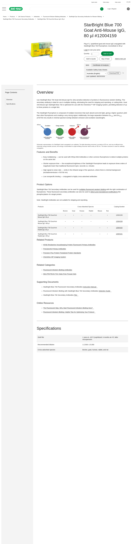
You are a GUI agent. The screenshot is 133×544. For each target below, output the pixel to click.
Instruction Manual (89, 287)
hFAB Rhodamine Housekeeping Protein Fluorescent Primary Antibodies (69, 245)
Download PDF (114, 73)
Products (12, 16)
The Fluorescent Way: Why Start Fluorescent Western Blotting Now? (68, 308)
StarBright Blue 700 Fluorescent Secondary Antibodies (18, 19)
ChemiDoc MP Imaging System (54, 257)
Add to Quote (91, 59)
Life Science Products (24, 16)
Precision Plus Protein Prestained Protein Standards (62, 253)
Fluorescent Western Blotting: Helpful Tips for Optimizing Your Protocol (68, 312)
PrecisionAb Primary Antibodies (54, 249)
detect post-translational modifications (104, 192)
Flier (75, 295)
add (123, 73)
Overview (9, 99)
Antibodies (37, 16)
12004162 (119, 228)
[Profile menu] (120, 9)
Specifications (10, 104)
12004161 (119, 234)
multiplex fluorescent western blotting (92, 189)
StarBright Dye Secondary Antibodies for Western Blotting (85, 16)
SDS (87, 65)
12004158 (119, 221)
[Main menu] (4, 8)
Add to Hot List (120, 59)
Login (86, 50)
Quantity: (87, 53)
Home (5, 16)
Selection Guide (104, 291)
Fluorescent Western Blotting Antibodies (54, 16)
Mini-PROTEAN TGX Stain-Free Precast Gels (59, 274)
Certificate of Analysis (101, 65)
